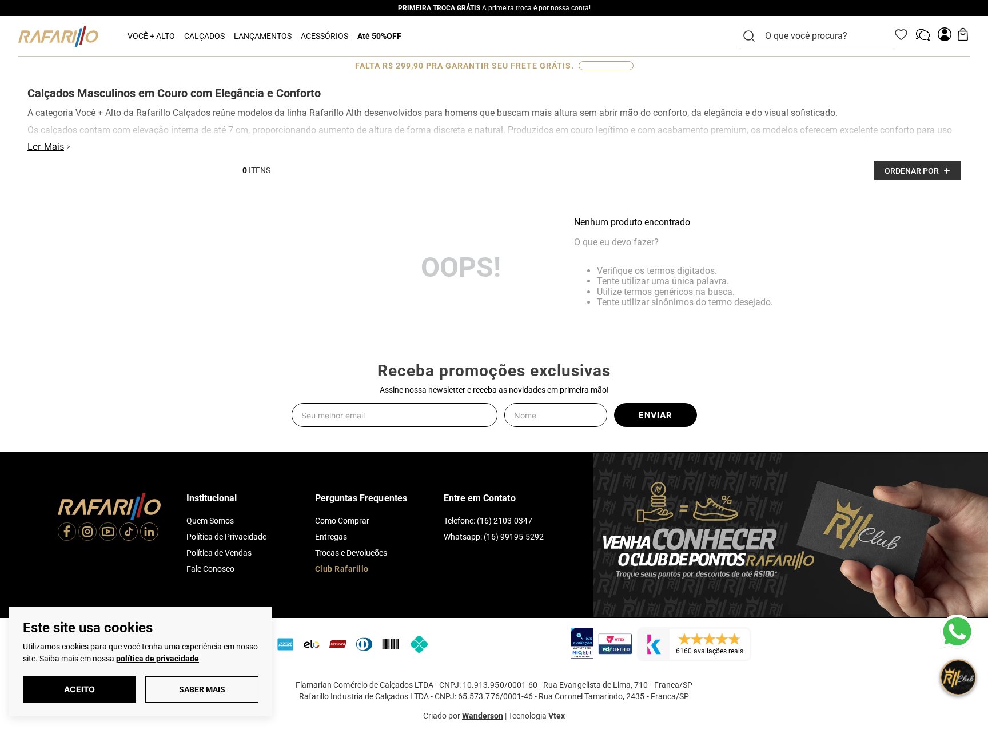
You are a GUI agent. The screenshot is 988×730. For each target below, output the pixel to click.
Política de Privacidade (226, 536)
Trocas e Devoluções (351, 552)
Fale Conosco (210, 568)
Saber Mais (202, 689)
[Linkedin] (149, 532)
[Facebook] (67, 532)
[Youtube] (108, 532)
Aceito (79, 689)
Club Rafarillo (342, 568)
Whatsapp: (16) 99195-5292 (494, 536)
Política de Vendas (219, 552)
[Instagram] (87, 532)
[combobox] (823, 36)
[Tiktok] (128, 532)
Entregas (331, 536)
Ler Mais (45, 146)
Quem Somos (210, 520)
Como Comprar (342, 520)
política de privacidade (157, 658)
